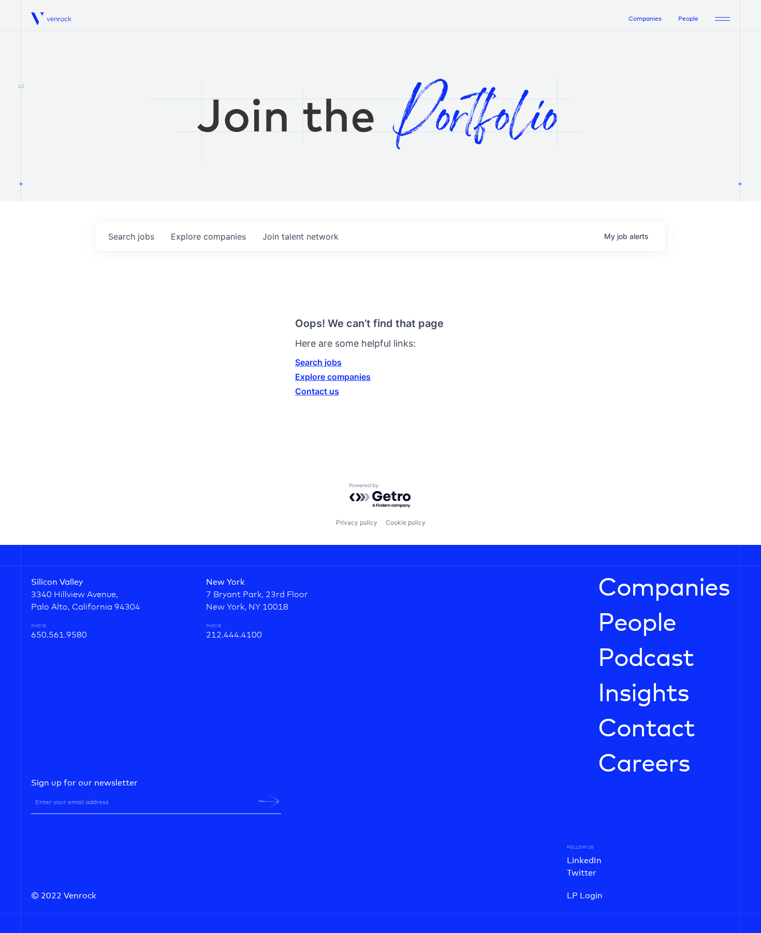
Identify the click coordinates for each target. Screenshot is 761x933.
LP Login (585, 896)
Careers (644, 764)
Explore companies (333, 377)
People (688, 19)
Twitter (581, 873)
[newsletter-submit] (269, 801)
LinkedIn (584, 860)
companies (208, 236)
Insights (643, 694)
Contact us (317, 391)
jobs (131, 236)
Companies (645, 19)
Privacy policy (356, 522)
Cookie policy (406, 522)
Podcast (646, 658)
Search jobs (318, 362)
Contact (646, 729)
